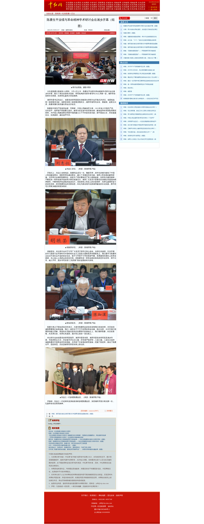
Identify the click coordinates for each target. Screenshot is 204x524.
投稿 (66, 33)
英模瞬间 (109, 7)
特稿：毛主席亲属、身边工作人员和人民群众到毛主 (139, 111)
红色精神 (93, 7)
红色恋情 (141, 3)
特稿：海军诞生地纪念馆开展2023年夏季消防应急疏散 (140, 47)
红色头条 (141, 9)
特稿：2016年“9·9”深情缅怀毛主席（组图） (137, 95)
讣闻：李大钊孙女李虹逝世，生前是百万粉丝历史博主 (140, 29)
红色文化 (93, 9)
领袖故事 (117, 3)
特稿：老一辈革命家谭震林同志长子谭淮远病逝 (138, 84)
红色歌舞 (125, 7)
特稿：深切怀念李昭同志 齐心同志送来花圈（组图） (139, 73)
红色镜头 (117, 5)
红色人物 (125, 9)
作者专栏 (93, 3)
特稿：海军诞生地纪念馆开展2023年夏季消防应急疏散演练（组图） (73, 414)
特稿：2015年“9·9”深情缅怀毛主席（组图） (137, 66)
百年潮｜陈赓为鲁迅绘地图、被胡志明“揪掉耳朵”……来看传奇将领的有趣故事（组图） (76, 449)
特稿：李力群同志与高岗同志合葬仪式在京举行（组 (139, 114)
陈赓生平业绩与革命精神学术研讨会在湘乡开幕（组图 (140, 26)
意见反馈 (110, 495)
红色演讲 (85, 5)
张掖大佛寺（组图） (129, 33)
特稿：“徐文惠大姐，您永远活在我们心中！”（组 (138, 132)
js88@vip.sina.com (105, 503)
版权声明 (119, 495)
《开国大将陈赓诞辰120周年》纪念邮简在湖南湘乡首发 (66, 437)
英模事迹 (101, 3)
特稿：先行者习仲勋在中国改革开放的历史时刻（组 (139, 125)
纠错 (72, 33)
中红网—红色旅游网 (98, 506)
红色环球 (133, 7)
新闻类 (57, 13)
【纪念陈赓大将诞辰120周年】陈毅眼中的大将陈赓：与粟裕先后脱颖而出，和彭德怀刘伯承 (77, 435)
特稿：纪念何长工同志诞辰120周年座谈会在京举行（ (140, 107)
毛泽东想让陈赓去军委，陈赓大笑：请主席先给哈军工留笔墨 (68, 443)
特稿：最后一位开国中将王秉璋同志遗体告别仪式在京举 (141, 81)
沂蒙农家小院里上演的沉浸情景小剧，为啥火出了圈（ (140, 58)
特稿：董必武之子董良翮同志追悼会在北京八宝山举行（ (141, 77)
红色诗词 (101, 5)
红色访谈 (141, 5)
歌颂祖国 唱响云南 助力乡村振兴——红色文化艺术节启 (140, 98)
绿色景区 (85, 7)
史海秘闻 (125, 3)
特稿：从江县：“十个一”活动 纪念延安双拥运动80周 (139, 40)
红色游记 (125, 5)
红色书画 (133, 5)
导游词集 (101, 7)
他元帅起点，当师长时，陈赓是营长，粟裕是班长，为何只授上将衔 (70, 447)
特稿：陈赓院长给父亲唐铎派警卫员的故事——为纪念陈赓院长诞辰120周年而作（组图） (77, 441)
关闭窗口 (110, 411)
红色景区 (93, 5)
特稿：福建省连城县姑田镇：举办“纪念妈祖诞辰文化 (140, 36)
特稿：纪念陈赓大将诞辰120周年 (59, 433)
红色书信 (77, 5)
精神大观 (109, 9)
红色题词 (141, 7)
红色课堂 (101, 9)
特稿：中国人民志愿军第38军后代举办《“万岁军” (138, 118)
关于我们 (84, 495)
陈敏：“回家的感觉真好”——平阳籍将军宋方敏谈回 (139, 51)
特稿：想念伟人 (128, 88)
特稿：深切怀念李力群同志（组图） (134, 135)
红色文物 (133, 9)
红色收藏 (69, 7)
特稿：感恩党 (127, 91)
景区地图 (69, 9)
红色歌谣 (109, 5)
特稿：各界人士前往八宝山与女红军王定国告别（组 (139, 139)
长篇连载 (117, 9)
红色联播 (69, 5)
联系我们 (93, 495)
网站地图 (102, 495)
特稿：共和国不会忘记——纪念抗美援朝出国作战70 (139, 121)
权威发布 (109, 3)
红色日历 (77, 9)
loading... (50, 423)
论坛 (83, 33)
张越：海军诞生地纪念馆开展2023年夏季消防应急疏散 (140, 44)
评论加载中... (57, 423)
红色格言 (77, 7)
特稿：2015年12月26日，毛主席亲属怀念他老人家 (139, 70)
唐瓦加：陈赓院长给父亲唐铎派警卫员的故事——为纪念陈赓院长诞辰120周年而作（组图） (77, 439)
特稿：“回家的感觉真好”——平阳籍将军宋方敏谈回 (139, 54)
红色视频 (69, 3)
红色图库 (85, 9)
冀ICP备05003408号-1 (102, 509)
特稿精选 (117, 7)
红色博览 (77, 3)
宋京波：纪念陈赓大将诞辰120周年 (60, 431)
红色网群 (85, 3)
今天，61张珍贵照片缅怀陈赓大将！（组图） (63, 445)
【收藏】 (78, 33)
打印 (61, 33)
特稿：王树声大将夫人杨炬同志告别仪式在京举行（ (139, 128)
